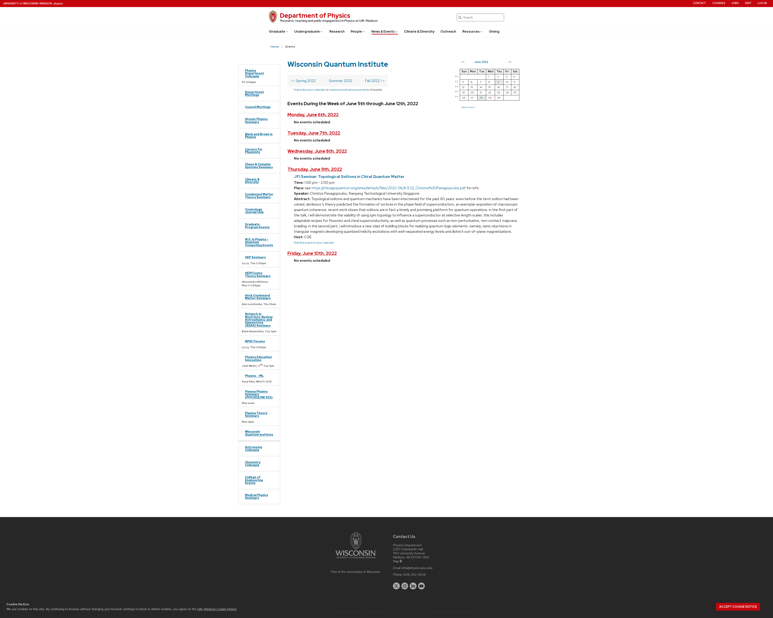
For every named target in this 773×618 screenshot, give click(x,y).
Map (396, 561)
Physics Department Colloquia (254, 73)
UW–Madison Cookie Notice (217, 609)
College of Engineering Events (254, 480)
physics (58, 3)
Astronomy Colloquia (253, 448)
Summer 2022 (340, 80)
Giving (494, 31)
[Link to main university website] (355, 559)
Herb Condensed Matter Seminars (258, 296)
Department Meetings (254, 93)
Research (337, 31)
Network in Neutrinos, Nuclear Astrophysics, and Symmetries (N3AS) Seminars (259, 319)
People (356, 31)
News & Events (383, 31)
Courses (718, 3)
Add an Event (468, 107)
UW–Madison (27, 3)
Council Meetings (258, 107)
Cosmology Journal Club (254, 210)
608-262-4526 (414, 575)
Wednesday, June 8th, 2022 (317, 151)
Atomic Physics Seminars (256, 120)
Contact (699, 3)
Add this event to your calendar (314, 242)
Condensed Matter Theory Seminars (259, 195)
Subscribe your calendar (309, 89)
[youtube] (421, 586)
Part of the (355, 572)
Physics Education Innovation (258, 358)
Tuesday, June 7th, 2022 (313, 133)
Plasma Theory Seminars (256, 414)
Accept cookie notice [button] (738, 607)
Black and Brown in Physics (259, 135)
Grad (277, 31)
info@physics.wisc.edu (417, 568)
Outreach (448, 31)
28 (481, 97)
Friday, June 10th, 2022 (312, 253)
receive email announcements (349, 89)
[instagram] (404, 586)
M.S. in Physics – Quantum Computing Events (259, 242)
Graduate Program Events (257, 225)
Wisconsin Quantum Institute (259, 433)
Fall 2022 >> (375, 80)
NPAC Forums (255, 341)
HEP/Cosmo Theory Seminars (258, 274)
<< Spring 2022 (303, 80)
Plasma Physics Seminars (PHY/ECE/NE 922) (259, 394)
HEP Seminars (255, 257)
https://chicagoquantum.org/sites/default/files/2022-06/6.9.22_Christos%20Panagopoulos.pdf (388, 188)
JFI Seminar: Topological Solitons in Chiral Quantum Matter (349, 176)
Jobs (735, 3)
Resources (471, 31)
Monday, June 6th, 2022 (313, 115)
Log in (762, 3)
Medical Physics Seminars (256, 496)
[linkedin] (413, 586)
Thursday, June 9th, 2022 (314, 169)
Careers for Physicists (253, 150)
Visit (748, 3)
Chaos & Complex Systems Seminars (259, 165)
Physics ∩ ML (254, 376)
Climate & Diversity (419, 31)
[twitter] (396, 586)
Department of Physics (315, 15)
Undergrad (307, 31)
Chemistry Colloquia (252, 463)
